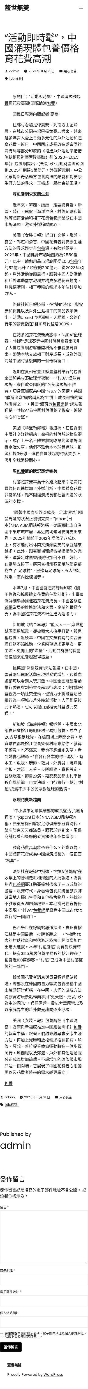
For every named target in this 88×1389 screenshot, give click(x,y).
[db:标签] (16, 78)
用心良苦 (70, 71)
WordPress (53, 1374)
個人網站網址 (9, 1313)
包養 (51, 103)
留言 (4, 1207)
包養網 (21, 164)
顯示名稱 (7, 1270)
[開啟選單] (81, 8)
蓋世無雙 (17, 8)
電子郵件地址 (10, 1292)
